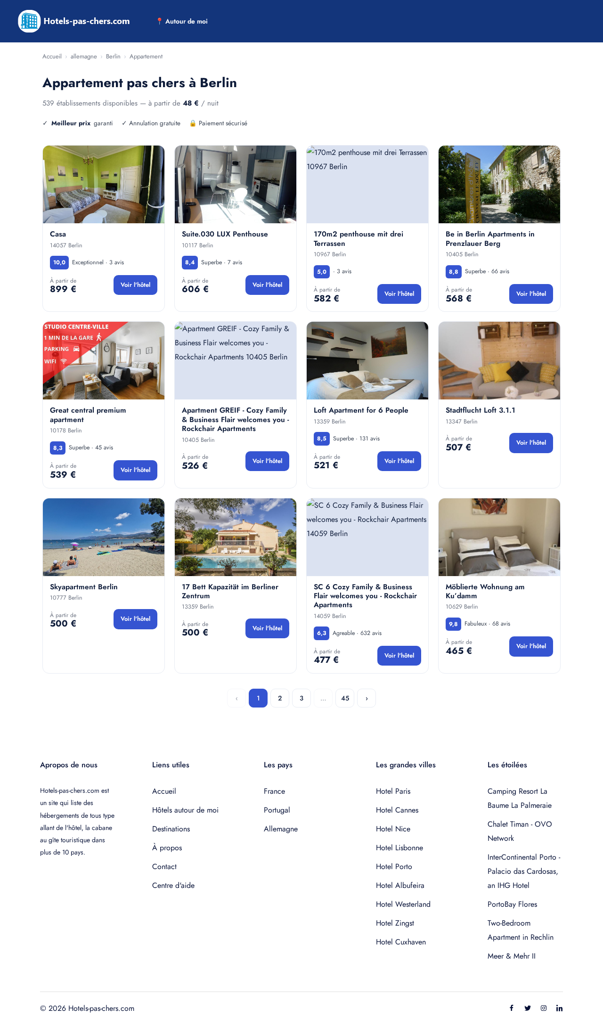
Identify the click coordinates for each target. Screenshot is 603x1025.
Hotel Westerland (403, 904)
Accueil (52, 56)
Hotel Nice (393, 828)
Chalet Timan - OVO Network (520, 831)
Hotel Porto (394, 866)
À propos (167, 847)
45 (345, 698)
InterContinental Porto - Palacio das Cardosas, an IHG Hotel (524, 871)
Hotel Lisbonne (399, 847)
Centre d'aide (173, 885)
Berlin (113, 56)
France (274, 791)
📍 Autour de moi (181, 21)
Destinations (171, 828)
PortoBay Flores (512, 904)
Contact (164, 866)
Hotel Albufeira (400, 885)
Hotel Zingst (395, 923)
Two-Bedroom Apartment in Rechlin (521, 930)
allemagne (84, 56)
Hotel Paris (393, 791)
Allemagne (281, 828)
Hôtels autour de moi (185, 810)
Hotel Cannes (397, 810)
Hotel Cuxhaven (401, 941)
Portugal (277, 810)
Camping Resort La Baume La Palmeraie (520, 798)
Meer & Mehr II (512, 956)
